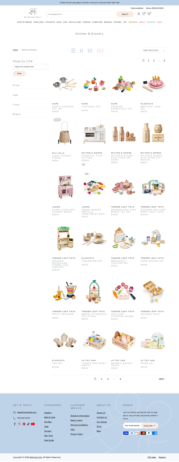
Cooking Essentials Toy (121, 108)
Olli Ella (58, 153)
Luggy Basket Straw (62, 157)
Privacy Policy (76, 434)
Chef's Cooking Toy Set (63, 108)
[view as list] (73, 50)
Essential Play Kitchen (92, 157)
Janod (56, 207)
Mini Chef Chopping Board (122, 315)
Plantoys (147, 104)
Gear (46, 426)
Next (161, 379)
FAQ (72, 429)
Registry (162, 457)
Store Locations (137, 8)
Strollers (48, 422)
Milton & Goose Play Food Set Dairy (122, 158)
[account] (138, 14)
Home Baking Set (152, 261)
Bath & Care (49, 417)
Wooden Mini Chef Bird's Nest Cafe (153, 211)
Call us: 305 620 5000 (155, 8)
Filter (19, 73)
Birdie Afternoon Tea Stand (94, 315)
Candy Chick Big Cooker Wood (63, 211)
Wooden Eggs (150, 314)
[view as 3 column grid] (90, 50)
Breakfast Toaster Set (119, 262)
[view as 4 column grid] (100, 50)
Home (15, 50)
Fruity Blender (63, 314)
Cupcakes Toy (91, 107)
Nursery (47, 431)
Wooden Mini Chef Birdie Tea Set (123, 211)
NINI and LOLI (36, 457)
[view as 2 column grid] (82, 50)
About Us (101, 413)
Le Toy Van (89, 361)
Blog (99, 431)
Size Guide (49, 440)
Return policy (76, 420)
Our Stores (102, 422)
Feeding (47, 413)
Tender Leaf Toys (122, 207)
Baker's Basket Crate (122, 364)
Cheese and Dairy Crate (94, 364)
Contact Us (102, 417)
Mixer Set (147, 363)
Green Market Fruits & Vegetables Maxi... (94, 212)
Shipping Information (80, 416)
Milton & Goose (92, 153)
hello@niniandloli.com (26, 412)
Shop (99, 426)
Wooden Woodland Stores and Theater (60, 264)
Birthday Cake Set (151, 108)
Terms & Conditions (79, 425)
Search (125, 14)
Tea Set (57, 363)
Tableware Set (92, 261)
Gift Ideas (152, 457)
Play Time (48, 436)
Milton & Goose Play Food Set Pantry (151, 158)
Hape (55, 104)
